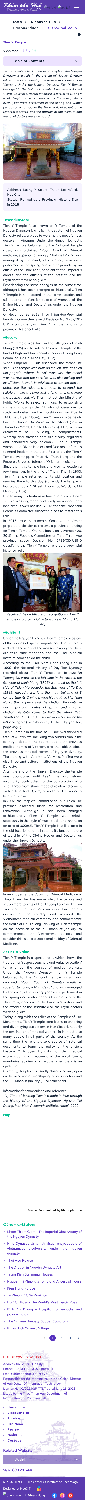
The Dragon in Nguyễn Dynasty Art (34, 1267)
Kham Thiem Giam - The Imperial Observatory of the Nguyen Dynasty (44, 1234)
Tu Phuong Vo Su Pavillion (27, 1295)
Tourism (13, 1418)
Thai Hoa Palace (20, 1260)
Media (12, 1435)
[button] (79, 34)
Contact (14, 1440)
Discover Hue (43, 21)
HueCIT (25, 1488)
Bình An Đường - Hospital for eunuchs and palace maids (44, 1311)
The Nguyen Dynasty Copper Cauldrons (37, 1321)
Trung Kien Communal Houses (30, 1274)
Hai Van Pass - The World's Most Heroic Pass (42, 1302)
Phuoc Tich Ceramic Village (28, 1328)
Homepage (16, 1407)
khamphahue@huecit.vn (30, 1374)
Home (16, 21)
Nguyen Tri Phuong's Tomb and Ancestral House (44, 1281)
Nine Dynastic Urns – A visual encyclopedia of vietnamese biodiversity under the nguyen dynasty (44, 1248)
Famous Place (26, 27)
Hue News (15, 1424)
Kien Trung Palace (21, 1288)
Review (13, 1429)
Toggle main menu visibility (77, 7)
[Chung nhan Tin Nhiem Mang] (24, 1495)
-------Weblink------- (20, 1459)
